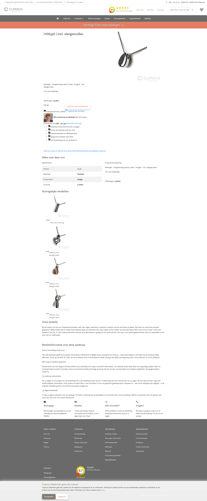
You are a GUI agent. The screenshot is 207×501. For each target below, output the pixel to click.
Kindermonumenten (142, 447)
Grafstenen (139, 442)
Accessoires (140, 451)
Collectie (66, 18)
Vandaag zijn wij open (74, 2)
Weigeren (62, 496)
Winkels (148, 18)
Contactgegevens (49, 477)
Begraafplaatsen (110, 460)
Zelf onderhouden (111, 442)
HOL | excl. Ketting (57, 223)
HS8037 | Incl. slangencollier (54, 285)
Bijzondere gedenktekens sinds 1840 (19, 2)
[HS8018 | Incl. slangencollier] (57, 238)
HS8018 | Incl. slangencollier (54, 254)
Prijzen (107, 18)
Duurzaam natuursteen (113, 438)
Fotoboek (79, 18)
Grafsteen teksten (111, 434)
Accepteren (48, 496)
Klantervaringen (94, 18)
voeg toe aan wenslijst (74, 111)
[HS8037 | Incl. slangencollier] (57, 269)
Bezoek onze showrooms (67, 151)
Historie (150, 10)
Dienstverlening (79, 434)
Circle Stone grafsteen (113, 455)
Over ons (140, 10)
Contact (160, 10)
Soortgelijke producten (97, 151)
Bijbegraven (78, 447)
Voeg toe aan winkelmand (77, 106)
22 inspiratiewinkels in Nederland (49, 2)
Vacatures (47, 438)
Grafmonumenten (142, 434)
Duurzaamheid (119, 18)
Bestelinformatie (83, 151)
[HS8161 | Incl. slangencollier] (57, 300)
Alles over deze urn (51, 151)
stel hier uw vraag (74, 123)
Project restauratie (80, 442)
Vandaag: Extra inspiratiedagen (103, 25)
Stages (46, 442)
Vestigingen (48, 473)
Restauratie (78, 438)
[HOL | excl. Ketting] (57, 207)
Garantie (108, 451)
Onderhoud (78, 451)
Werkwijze (108, 447)
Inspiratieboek (135, 18)
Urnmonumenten (141, 438)
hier (103, 490)
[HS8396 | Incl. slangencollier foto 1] (129, 57)
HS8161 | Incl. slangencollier (54, 316)
